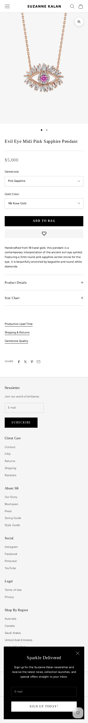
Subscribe (21, 422)
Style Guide (12, 525)
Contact (10, 447)
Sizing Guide (13, 518)
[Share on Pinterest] (32, 362)
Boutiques (11, 504)
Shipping (10, 468)
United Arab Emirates (18, 640)
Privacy (9, 597)
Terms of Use (13, 590)
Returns (10, 461)
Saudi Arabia (13, 633)
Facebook (11, 554)
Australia (10, 618)
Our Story (11, 497)
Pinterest (11, 561)
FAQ (7, 454)
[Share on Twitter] (25, 362)
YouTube (10, 568)
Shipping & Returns (17, 332)
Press (8, 511)
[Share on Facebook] (19, 362)
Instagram (11, 547)
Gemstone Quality (16, 341)
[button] (44, 233)
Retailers (10, 475)
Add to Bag (44, 220)
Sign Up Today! (44, 706)
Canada (10, 625)
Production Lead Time (19, 324)
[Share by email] (38, 362)
